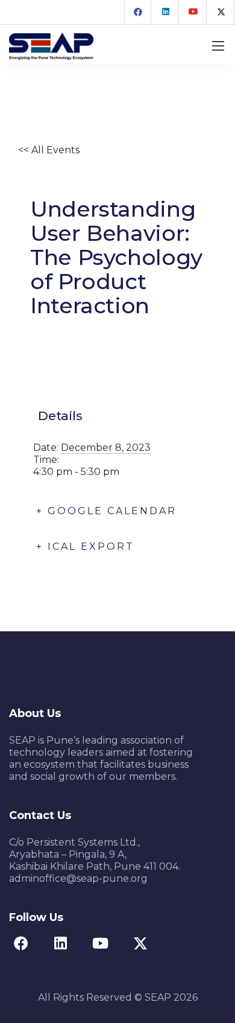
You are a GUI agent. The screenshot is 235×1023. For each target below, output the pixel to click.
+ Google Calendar (106, 511)
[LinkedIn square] (165, 12)
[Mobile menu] (218, 46)
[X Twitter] (221, 12)
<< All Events (49, 150)
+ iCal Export (85, 546)
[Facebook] (138, 12)
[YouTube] (193, 12)
